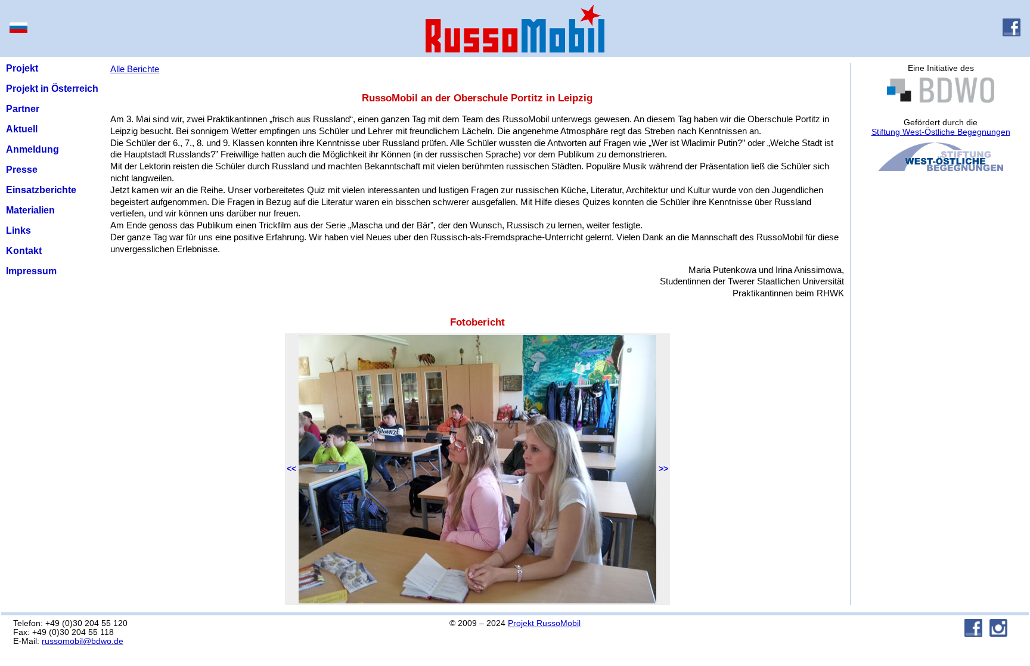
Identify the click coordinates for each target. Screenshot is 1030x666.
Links (18, 230)
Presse (22, 170)
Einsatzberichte (41, 190)
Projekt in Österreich (52, 88)
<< (291, 468)
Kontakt (24, 251)
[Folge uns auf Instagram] (998, 633)
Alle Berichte (134, 69)
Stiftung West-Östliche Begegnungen (940, 132)
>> (663, 468)
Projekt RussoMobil (544, 623)
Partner (22, 109)
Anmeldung (32, 149)
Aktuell (22, 129)
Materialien (30, 210)
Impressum (31, 271)
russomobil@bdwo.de (82, 641)
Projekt (22, 68)
